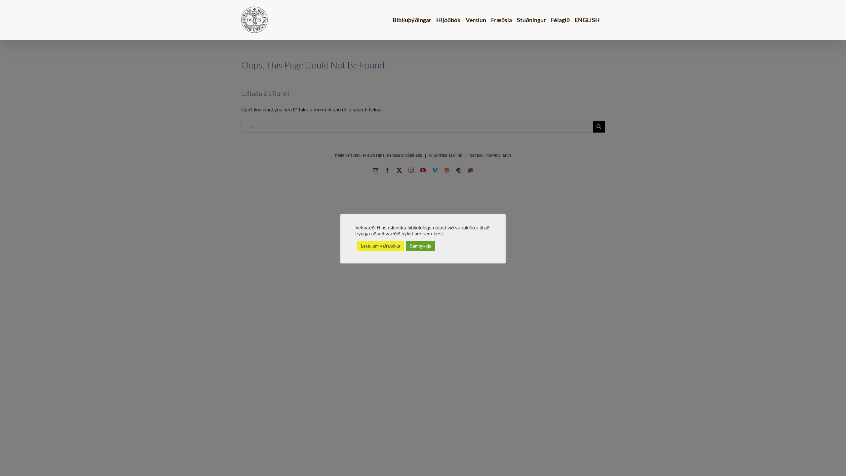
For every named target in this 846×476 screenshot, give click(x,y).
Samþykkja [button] (420, 246)
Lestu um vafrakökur (380, 246)
